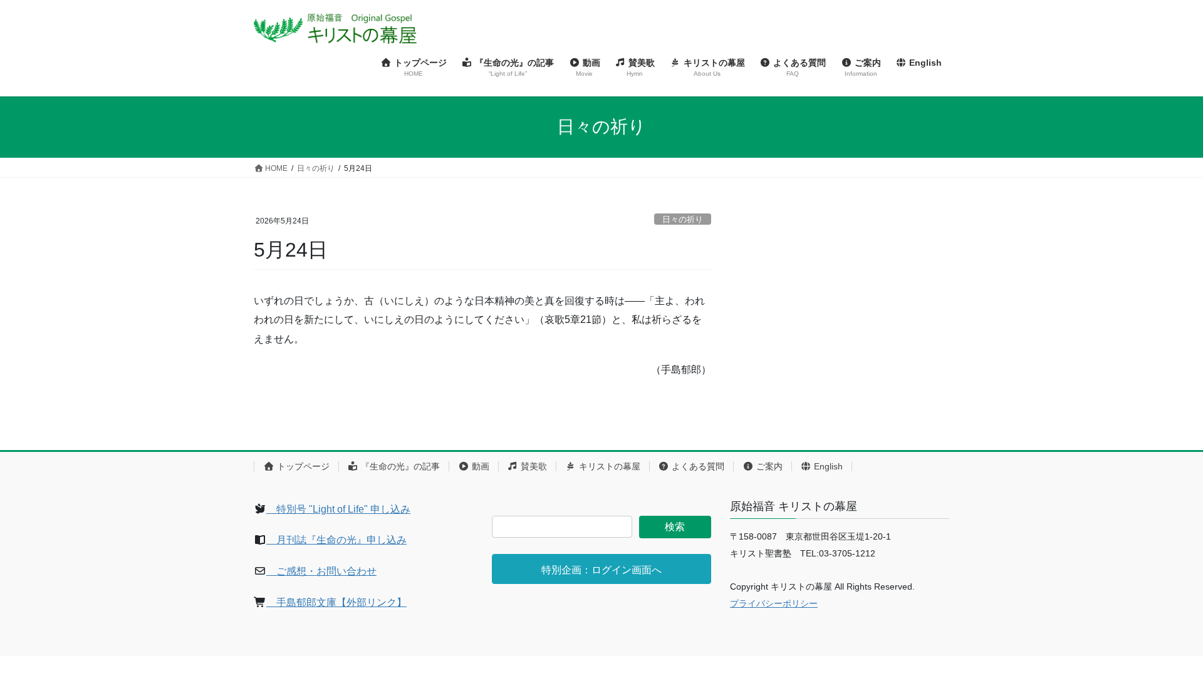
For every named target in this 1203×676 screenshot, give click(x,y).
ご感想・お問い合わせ (321, 571)
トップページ (302, 466)
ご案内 (768, 466)
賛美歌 (532, 466)
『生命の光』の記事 (399, 466)
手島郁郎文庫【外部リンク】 (336, 602)
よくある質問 (696, 466)
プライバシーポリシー (774, 603)
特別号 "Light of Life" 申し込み (338, 509)
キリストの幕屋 (608, 466)
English (827, 466)
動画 (479, 466)
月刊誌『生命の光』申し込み (336, 540)
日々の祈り (682, 219)
